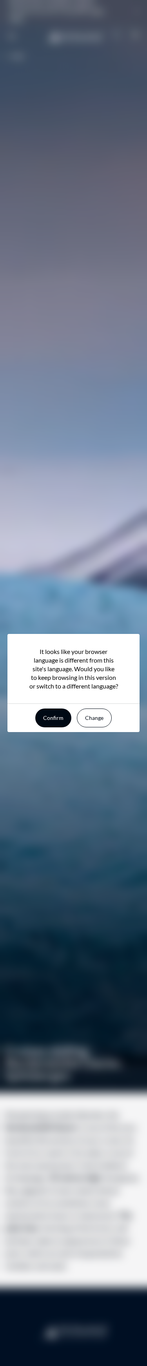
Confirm (53, 717)
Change (94, 717)
